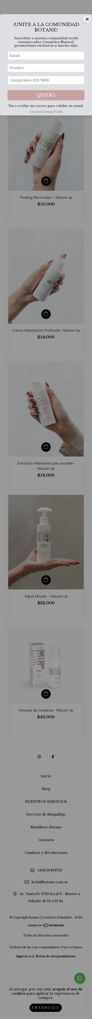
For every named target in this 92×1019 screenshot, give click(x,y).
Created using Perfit (46, 112)
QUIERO (46, 95)
